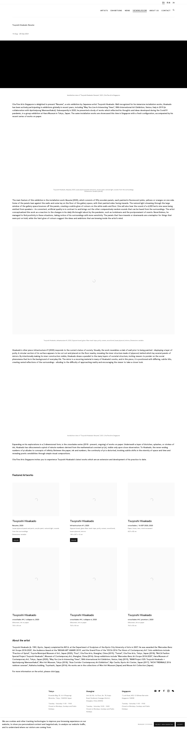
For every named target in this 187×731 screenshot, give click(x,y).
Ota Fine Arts (23, 10)
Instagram (168, 691)
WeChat (173, 691)
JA (173, 3)
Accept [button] (180, 724)
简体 (168, 3)
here (57, 671)
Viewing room (140, 10)
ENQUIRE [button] (16, 540)
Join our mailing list (155, 691)
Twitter (159, 691)
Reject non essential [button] (164, 724)
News (127, 10)
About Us (154, 10)
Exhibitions (116, 10)
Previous (8, 157)
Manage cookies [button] (145, 724)
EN (163, 2)
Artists (104, 10)
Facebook (164, 691)
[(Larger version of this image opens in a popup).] (93, 157)
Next (178, 157)
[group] (93, 157)
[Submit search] (174, 9)
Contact (166, 10)
